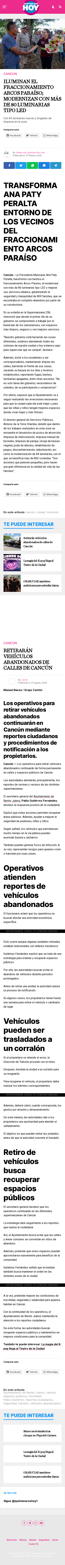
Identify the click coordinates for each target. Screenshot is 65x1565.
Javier (25, 679)
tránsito (23, 1403)
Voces (55, 1540)
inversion (53, 512)
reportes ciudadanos (39, 1399)
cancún (30, 512)
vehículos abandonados (45, 1403)
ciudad (40, 512)
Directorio (12, 1540)
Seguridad (10, 1403)
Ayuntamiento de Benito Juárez (24, 1392)
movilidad (35, 1396)
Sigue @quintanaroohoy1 (21, 1501)
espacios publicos (15, 1396)
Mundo (32, 1540)
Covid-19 (33, 1544)
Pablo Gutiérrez (13, 1399)
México (23, 1540)
